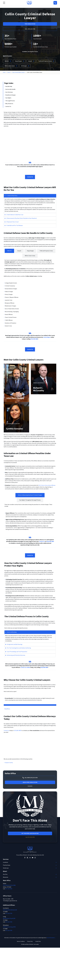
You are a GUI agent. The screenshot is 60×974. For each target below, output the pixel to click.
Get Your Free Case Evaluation (30, 833)
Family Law (6, 868)
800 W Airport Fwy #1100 (9, 918)
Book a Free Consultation (30, 782)
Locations (5, 862)
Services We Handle (10, 89)
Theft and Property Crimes (45, 61)
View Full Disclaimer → (51, 937)
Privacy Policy (30, 941)
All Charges (24, 66)
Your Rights (8, 98)
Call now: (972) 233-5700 (31, 777)
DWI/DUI (7, 61)
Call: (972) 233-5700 (30, 29)
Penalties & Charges (10, 95)
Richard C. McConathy (38, 389)
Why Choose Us (9, 103)
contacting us (46, 337)
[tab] (9, 251)
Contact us (42, 541)
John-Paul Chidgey (15, 398)
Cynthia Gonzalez (14, 428)
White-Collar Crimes (10, 66)
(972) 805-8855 (34, 339)
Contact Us (8, 106)
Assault (30, 61)
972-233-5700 (8, 889)
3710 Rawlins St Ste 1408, (9, 885)
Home (4, 72)
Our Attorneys (9, 92)
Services (9, 72)
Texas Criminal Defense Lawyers (18, 72)
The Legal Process (10, 101)
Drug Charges (18, 61)
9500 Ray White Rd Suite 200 (10, 910)
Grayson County (9, 762)
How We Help (8, 86)
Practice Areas (6, 865)
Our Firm (5, 874)
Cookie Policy (38, 941)
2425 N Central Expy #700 (9, 927)
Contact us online (25, 667)
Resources (5, 877)
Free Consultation (30, 24)
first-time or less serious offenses (47, 485)
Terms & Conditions (21, 941)
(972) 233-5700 (55, 3)
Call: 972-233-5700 (30, 837)
